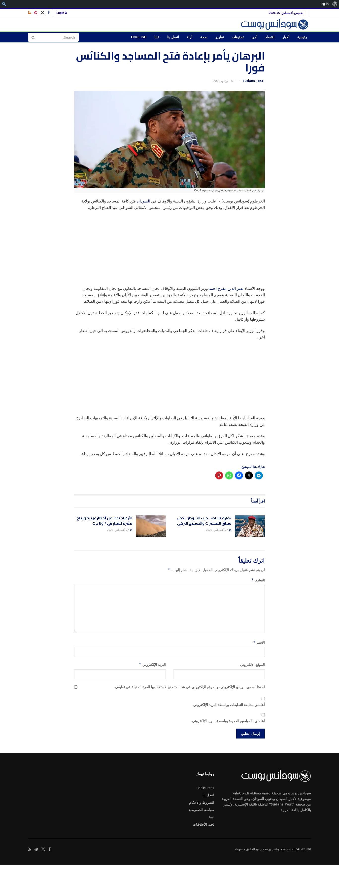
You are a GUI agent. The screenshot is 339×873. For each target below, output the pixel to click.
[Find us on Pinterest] (35, 13)
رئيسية (302, 37)
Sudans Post (252, 80)
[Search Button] (33, 37)
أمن (254, 37)
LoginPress (205, 787)
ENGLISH (138, 37)
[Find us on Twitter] (42, 13)
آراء (189, 37)
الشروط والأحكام (201, 802)
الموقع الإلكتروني (252, 664)
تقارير (219, 37)
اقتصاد (269, 37)
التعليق (258, 580)
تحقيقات (238, 37)
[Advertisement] (169, 250)
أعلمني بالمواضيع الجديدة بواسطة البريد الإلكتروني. (228, 720)
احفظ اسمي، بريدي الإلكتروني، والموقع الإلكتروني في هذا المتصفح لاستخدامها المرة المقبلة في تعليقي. (189, 686)
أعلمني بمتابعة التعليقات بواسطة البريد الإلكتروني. (228, 704)
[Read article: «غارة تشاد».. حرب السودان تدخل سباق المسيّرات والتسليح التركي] (250, 526)
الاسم (259, 642)
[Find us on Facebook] (49, 13)
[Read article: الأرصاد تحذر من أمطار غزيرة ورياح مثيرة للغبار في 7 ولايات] (151, 526)
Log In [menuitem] (324, 4)
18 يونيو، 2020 (223, 80)
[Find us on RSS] (29, 13)
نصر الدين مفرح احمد (226, 288)
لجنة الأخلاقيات (203, 824)
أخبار (285, 37)
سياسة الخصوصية (201, 809)
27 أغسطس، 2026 (217, 530)
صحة (203, 37)
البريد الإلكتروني (152, 664)
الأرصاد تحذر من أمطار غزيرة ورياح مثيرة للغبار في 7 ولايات (104, 520)
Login (60, 12)
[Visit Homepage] (275, 24)
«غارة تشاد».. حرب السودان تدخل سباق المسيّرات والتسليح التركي (204, 520)
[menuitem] (334, 4)
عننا (156, 37)
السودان (143, 201)
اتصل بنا (173, 37)
